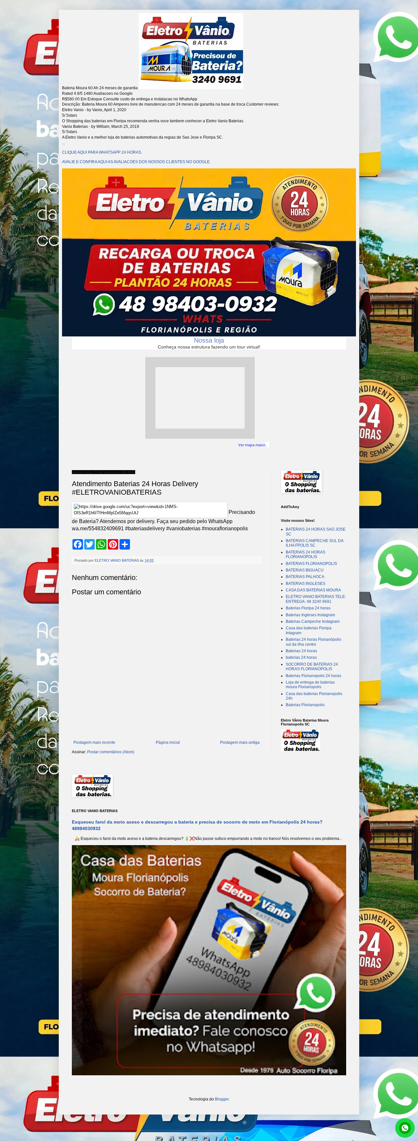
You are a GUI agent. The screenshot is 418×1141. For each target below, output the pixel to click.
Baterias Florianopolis (305, 705)
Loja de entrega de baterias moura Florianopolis (310, 684)
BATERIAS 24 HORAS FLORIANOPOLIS (305, 554)
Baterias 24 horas (301, 651)
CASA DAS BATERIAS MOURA (313, 590)
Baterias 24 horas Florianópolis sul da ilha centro (313, 641)
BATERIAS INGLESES (305, 583)
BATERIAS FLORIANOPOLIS (311, 563)
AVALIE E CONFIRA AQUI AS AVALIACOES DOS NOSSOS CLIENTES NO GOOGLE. (136, 162)
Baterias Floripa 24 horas (308, 608)
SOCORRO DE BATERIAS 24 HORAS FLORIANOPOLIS (312, 666)
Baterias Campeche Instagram (313, 621)
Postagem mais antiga (240, 742)
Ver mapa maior (251, 445)
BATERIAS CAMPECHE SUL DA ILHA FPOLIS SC (314, 543)
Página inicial (168, 742)
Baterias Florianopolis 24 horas (313, 675)
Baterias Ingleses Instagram (310, 615)
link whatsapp (405, 1128)
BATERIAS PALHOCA (305, 576)
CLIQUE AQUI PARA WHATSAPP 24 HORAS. (102, 152)
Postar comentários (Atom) (110, 752)
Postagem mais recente (94, 742)
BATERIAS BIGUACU (305, 570)
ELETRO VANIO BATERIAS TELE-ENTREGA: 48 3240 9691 (316, 599)
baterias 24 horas (301, 657)
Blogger (222, 1099)
